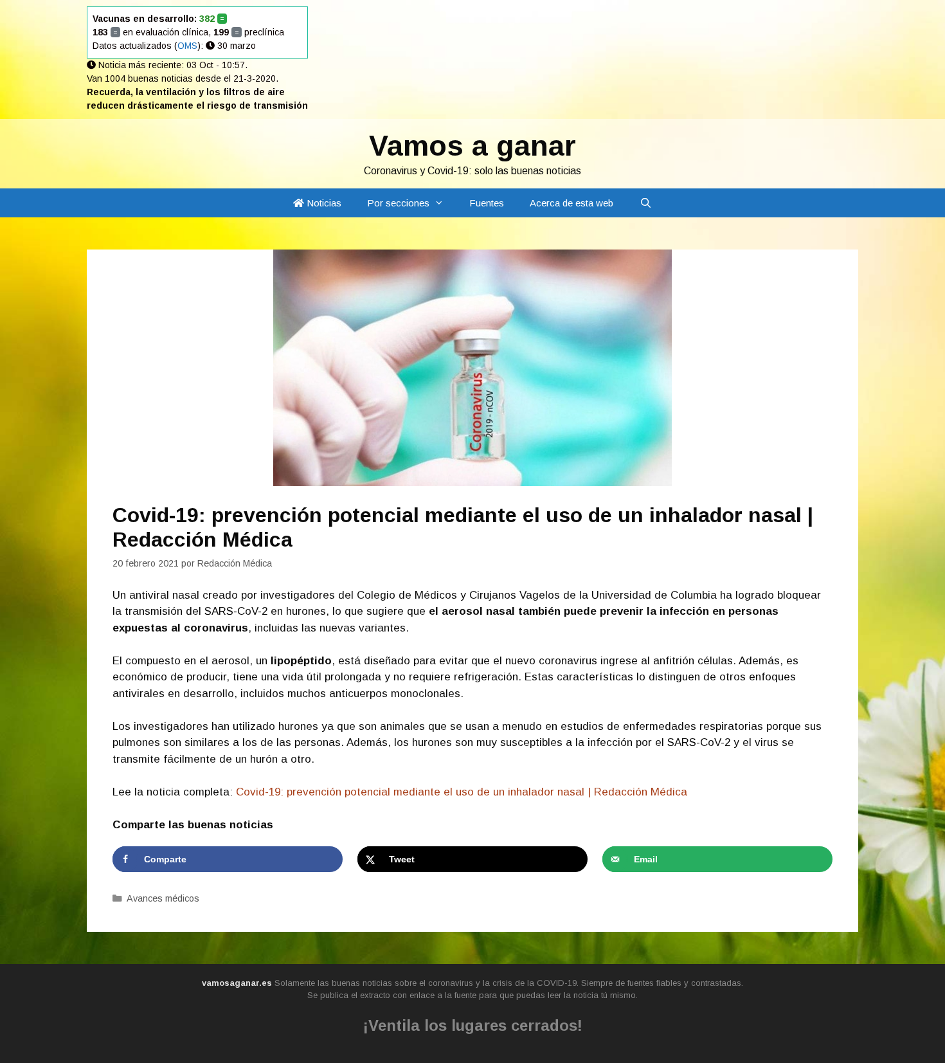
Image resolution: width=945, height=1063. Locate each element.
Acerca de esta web (571, 202)
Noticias (322, 202)
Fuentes (486, 202)
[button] (442, 202)
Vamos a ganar (472, 145)
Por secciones (398, 202)
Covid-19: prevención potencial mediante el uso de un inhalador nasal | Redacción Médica (461, 792)
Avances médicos (163, 898)
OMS (187, 46)
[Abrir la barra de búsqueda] (645, 202)
